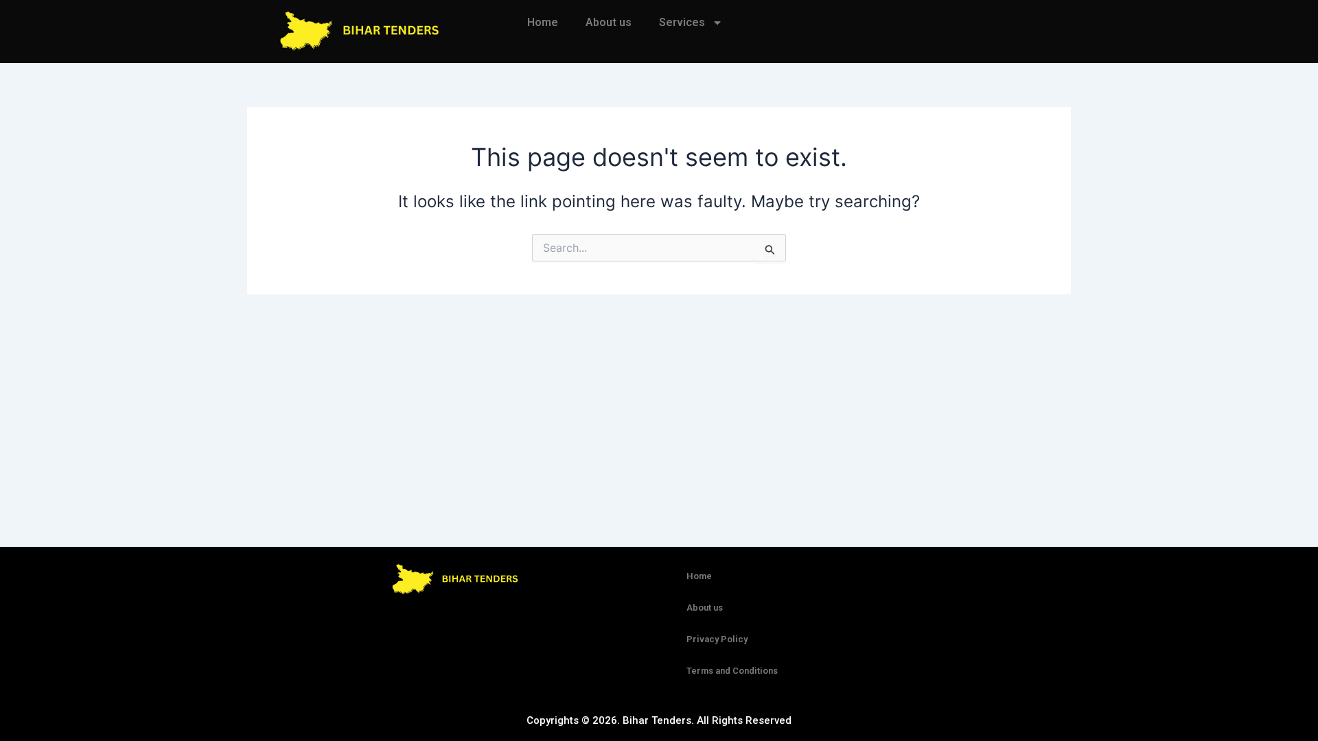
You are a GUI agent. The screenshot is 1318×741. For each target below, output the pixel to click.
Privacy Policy (717, 639)
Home (542, 22)
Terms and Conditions (732, 671)
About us (609, 22)
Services (682, 22)
